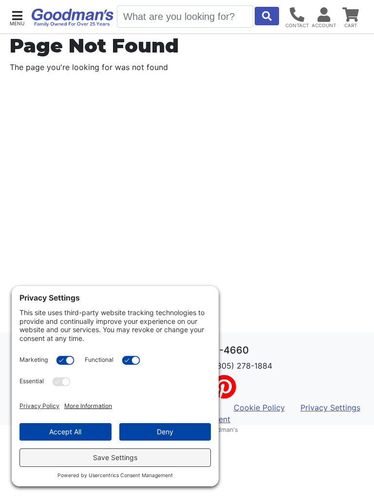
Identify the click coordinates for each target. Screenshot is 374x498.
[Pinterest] (224, 393)
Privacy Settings (330, 407)
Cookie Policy (259, 407)
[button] (17, 17)
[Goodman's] (72, 17)
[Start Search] (267, 16)
